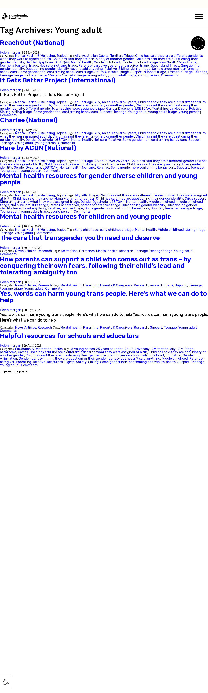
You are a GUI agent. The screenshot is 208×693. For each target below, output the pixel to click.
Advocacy (142, 349)
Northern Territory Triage (19, 65)
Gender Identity (31, 359)
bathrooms (8, 352)
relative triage (72, 208)
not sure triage (65, 65)
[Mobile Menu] (199, 17)
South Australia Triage (111, 72)
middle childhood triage (139, 62)
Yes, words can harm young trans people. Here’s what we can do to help (103, 297)
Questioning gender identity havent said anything (64, 69)
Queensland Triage (165, 65)
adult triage (84, 102)
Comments (169, 75)
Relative (110, 69)
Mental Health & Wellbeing (35, 56)
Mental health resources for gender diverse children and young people (98, 179)
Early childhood (86, 230)
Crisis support (195, 198)
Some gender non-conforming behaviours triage (55, 72)
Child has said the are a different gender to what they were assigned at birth (88, 352)
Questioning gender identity (143, 205)
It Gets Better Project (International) (57, 80)
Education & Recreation (33, 349)
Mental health (81, 62)
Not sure (46, 65)
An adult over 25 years (119, 102)
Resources (55, 362)
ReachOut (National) (32, 43)
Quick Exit (198, 43)
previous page (13, 371)
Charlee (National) (29, 120)
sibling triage (140, 69)
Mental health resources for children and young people (85, 216)
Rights (69, 362)
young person (148, 75)
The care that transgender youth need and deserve (80, 238)
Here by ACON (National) (38, 148)
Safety (81, 362)
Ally (77, 56)
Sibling (123, 69)
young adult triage (122, 75)
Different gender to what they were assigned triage (65, 108)
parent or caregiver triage (129, 65)
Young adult (96, 75)
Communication (126, 355)
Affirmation (69, 251)
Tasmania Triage (180, 72)
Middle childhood (107, 62)
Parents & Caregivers (116, 285)
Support (136, 72)
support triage (155, 72)
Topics (61, 56)
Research (45, 251)
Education (173, 355)
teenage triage (11, 75)
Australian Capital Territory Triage (108, 56)
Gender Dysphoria (39, 62)
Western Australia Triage (67, 75)
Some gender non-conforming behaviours (66, 112)
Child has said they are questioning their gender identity (139, 198)
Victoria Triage (35, 75)
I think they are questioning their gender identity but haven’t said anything (102, 359)
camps (23, 352)
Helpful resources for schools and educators (69, 336)
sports (171, 362)
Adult (128, 349)
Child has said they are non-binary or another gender (93, 59)
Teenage (200, 72)
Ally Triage (90, 195)
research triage (161, 285)
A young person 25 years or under (97, 349)
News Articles (25, 251)
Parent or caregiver (93, 65)
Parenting (91, 285)
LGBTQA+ (61, 62)
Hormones (87, 251)
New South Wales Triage (177, 62)
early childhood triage (116, 230)
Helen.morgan (10, 52)
